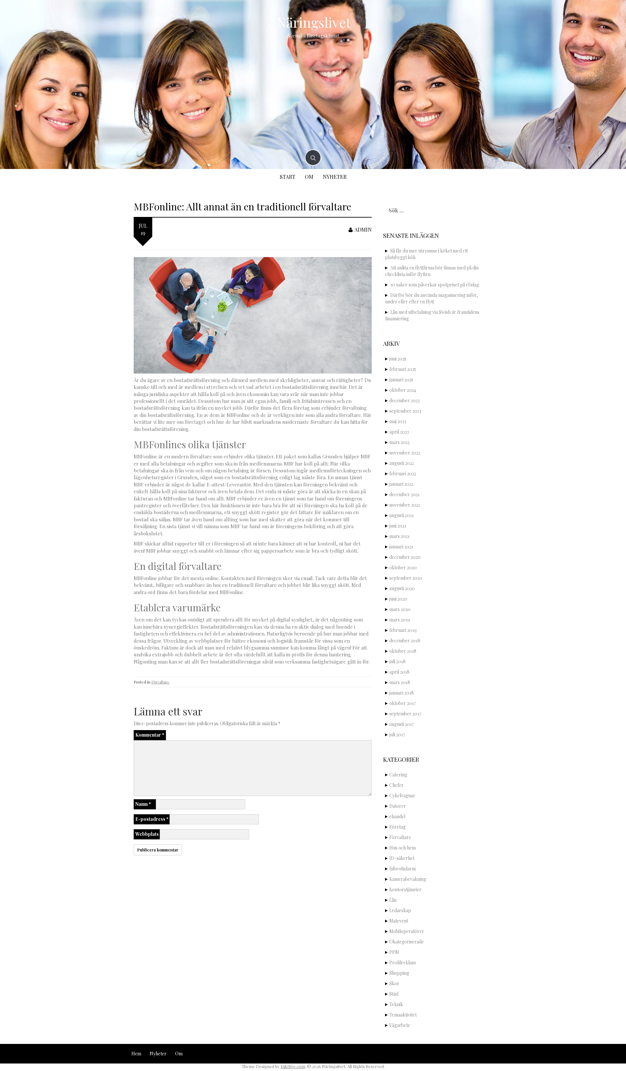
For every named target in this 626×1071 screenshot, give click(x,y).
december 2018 (404, 640)
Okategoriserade (406, 942)
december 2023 (404, 400)
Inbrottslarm (402, 868)
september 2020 (405, 578)
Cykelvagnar (402, 795)
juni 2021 (397, 526)
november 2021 (404, 505)
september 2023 (405, 411)
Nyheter (335, 176)
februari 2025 (402, 369)
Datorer (397, 806)
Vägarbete (399, 1025)
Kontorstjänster (405, 889)
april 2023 (399, 432)
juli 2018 (397, 661)
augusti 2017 (401, 724)
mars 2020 (399, 609)
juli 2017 (397, 734)
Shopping (399, 973)
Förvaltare (160, 681)
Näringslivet (313, 22)
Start (287, 176)
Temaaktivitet (403, 1015)
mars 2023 (399, 442)
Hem (136, 1053)
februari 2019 (403, 630)
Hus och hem (402, 848)
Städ (393, 994)
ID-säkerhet (401, 858)
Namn (143, 804)
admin (363, 229)
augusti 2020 (402, 588)
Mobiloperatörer (406, 931)
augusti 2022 (401, 463)
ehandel (397, 816)
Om (309, 176)
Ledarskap (400, 910)
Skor (394, 983)
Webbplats (147, 834)
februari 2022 (402, 473)
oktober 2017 (402, 703)
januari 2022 (401, 484)
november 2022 (404, 453)
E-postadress (152, 819)
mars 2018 (399, 682)
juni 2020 (398, 599)
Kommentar (149, 735)
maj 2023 (397, 421)
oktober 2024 (402, 390)
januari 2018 (401, 693)
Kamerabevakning (407, 879)
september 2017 (405, 714)
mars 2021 (399, 536)
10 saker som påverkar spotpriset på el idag (434, 285)
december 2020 (405, 557)
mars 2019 (399, 620)
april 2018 (399, 672)
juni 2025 (397, 359)
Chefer (396, 785)
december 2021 (404, 494)
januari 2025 (401, 379)
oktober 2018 (402, 651)
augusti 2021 (401, 515)
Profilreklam (402, 962)
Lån (392, 900)
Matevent (398, 921)
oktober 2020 (403, 567)
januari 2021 (401, 546)
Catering (398, 775)
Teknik (396, 1004)
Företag (397, 827)
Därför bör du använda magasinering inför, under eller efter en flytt (431, 298)
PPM (394, 952)
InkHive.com (293, 1066)
